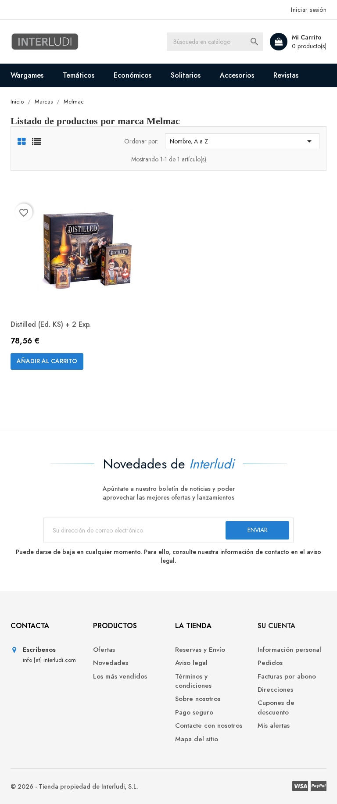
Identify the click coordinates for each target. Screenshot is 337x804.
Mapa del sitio (196, 739)
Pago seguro (194, 712)
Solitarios (186, 75)
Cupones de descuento (276, 707)
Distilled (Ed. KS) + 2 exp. (51, 324)
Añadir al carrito (47, 361)
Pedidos (270, 663)
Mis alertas (274, 725)
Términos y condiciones (193, 681)
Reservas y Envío (200, 649)
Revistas (285, 75)
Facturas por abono (287, 676)
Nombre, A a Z (242, 141)
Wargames (27, 75)
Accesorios (237, 75)
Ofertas (104, 649)
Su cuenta (276, 626)
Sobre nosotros (197, 699)
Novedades (110, 663)
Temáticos (78, 75)
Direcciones (275, 689)
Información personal (289, 649)
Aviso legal (191, 663)
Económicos (132, 75)
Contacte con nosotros (208, 725)
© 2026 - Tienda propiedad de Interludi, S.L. (74, 786)
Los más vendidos (120, 676)
